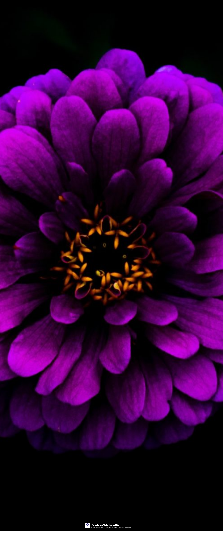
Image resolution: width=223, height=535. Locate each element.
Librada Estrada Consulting (105, 525)
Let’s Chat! (100, 532)
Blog (95, 532)
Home (86, 532)
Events (90, 532)
